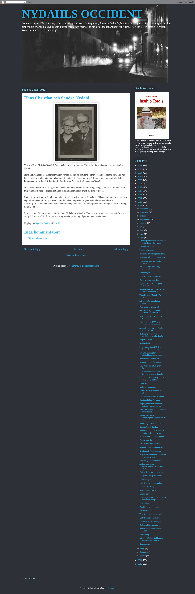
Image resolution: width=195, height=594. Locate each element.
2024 (140, 173)
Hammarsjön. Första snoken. (151, 423)
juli (141, 227)
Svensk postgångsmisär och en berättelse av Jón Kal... (152, 242)
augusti (143, 223)
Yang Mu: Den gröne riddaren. (151, 476)
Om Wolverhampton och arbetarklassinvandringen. (151, 354)
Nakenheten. (144, 544)
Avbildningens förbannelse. (150, 460)
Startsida (77, 249)
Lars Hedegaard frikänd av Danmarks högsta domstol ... (152, 373)
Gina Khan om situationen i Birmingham (150, 367)
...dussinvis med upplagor (150, 521)
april (142, 237)
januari (143, 556)
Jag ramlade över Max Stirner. (151, 396)
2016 (140, 191)
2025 (140, 169)
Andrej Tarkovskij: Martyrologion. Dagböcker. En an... (152, 417)
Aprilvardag (144, 534)
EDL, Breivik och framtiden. (150, 483)
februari (143, 552)
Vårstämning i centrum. (149, 507)
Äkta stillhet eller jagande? (150, 444)
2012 (140, 205)
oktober (143, 216)
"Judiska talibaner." (147, 250)
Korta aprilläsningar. (147, 387)
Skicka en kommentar (37, 238)
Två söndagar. (145, 479)
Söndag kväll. (145, 343)
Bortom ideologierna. (147, 490)
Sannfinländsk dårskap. (149, 427)
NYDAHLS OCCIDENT (82, 14)
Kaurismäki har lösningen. (150, 400)
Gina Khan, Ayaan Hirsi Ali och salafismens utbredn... (152, 311)
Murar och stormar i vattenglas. (152, 436)
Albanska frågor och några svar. (152, 257)
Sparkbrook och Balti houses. (151, 447)
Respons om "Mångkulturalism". (152, 254)
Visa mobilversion (76, 255)
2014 (140, 198)
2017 (140, 187)
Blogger (110, 588)
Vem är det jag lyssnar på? (150, 514)
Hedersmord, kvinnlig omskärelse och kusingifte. (151, 335)
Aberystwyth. (144, 273)
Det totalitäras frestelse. (149, 280)
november (144, 212)
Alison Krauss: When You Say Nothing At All (151, 329)
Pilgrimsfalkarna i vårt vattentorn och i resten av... (152, 456)
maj (142, 234)
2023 (140, 176)
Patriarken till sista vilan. (149, 359)
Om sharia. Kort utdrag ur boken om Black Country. (152, 378)
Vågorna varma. (146, 340)
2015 (140, 195)
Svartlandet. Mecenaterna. (150, 451)
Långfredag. (144, 503)
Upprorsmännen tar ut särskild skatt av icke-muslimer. (151, 432)
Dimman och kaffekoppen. (150, 362)
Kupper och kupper (147, 494)
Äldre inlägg (121, 249)
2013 (140, 202)
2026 (140, 166)
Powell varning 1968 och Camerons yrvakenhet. (149, 323)
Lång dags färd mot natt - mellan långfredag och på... (152, 498)
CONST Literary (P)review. (150, 276)
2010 (140, 564)
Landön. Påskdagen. (147, 487)
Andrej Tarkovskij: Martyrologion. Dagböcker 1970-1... (151, 466)
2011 (140, 560)
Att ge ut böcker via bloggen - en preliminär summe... (151, 539)
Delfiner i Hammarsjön (148, 525)
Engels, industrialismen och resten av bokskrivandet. (150, 405)
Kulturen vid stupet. (147, 246)
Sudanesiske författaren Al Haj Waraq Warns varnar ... (152, 290)
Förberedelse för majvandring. (151, 472)
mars (142, 548)
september (144, 219)
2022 (140, 180)
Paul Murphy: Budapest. (149, 307)
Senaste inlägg (32, 249)
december (144, 209)
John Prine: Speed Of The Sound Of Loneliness (150, 348)
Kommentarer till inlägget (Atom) (84, 266)
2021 (140, 184)
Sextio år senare (146, 511)
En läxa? (143, 383)
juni (142, 230)
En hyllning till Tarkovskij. (150, 518)
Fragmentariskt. (145, 440)
